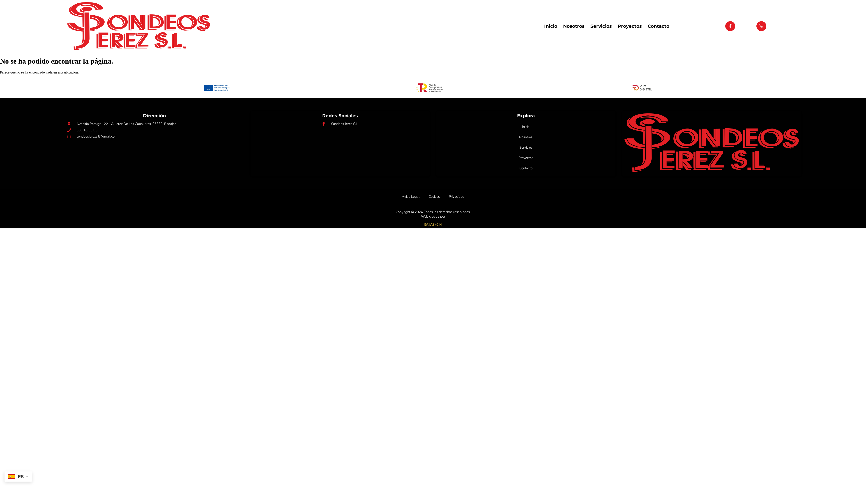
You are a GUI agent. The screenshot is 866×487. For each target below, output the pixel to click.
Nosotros (574, 26)
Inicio (550, 26)
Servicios (601, 26)
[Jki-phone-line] (761, 26)
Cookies (434, 196)
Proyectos (630, 26)
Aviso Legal (410, 196)
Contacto (658, 26)
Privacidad (456, 196)
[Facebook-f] (730, 26)
